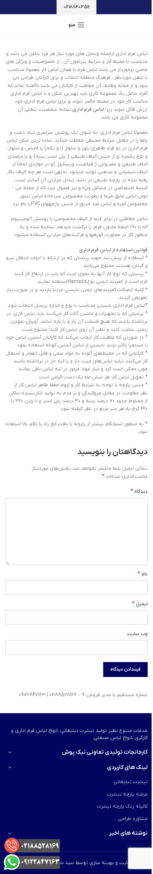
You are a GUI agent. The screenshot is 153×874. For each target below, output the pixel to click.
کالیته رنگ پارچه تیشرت (122, 806)
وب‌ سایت (137, 633)
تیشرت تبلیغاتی (131, 782)
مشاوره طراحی (133, 818)
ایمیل (140, 603)
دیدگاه (139, 491)
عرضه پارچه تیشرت (127, 794)
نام (143, 574)
